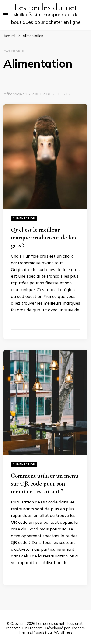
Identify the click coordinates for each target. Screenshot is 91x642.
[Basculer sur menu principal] (6, 14)
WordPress (63, 632)
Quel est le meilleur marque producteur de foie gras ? (44, 237)
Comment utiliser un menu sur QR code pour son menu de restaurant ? (44, 483)
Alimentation (24, 218)
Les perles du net (45, 7)
